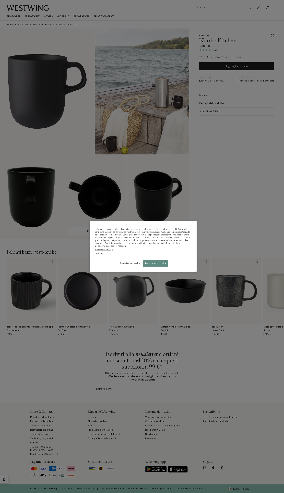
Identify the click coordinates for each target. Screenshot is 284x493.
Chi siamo (99, 253)
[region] (143, 246)
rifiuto (177, 243)
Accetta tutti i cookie (155, 263)
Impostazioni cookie (130, 263)
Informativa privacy (104, 249)
